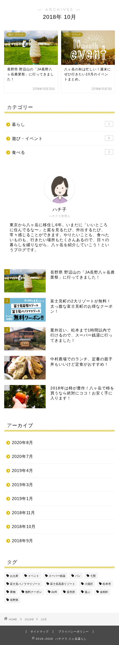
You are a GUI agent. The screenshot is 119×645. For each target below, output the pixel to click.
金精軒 (104, 591)
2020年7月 (22, 456)
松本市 (107, 583)
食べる (61, 152)
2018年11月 (23, 512)
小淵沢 (89, 583)
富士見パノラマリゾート (25, 583)
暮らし (61, 124)
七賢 (93, 575)
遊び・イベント (61, 138)
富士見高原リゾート (62, 583)
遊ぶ (87, 591)
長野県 (14, 599)
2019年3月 (22, 484)
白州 (54, 591)
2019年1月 (22, 498)
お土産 (14, 575)
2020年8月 (22, 442)
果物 (12, 591)
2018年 (29, 619)
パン (78, 575)
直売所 (71, 591)
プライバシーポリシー (73, 631)
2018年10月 (24, 526)
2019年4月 (22, 470)
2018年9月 (22, 540)
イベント (33, 575)
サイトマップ (39, 631)
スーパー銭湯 (57, 575)
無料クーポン (33, 591)
